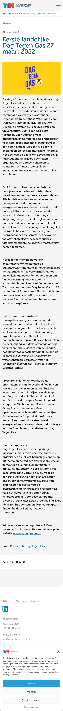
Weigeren (32, 691)
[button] (58, 651)
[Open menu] (58, 5)
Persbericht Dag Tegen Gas (27, 546)
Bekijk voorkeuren (31, 700)
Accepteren (31, 683)
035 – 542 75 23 (11, 635)
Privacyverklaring (31, 707)
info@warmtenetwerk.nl (16, 639)
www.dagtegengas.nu (27, 533)
